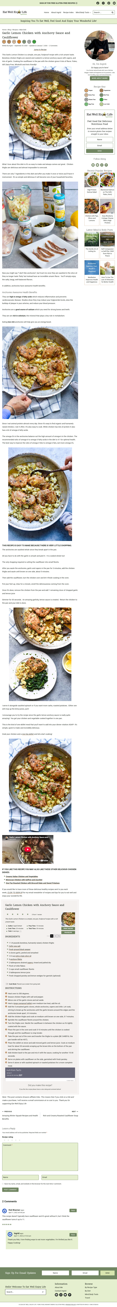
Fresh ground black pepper (19, 949)
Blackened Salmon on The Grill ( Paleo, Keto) (107, 192)
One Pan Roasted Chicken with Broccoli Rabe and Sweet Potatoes (33, 883)
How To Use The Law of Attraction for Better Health (107, 279)
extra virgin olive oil (23, 956)
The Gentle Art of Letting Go (92, 250)
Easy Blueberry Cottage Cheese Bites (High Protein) (107, 219)
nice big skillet (28, 734)
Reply (73, 1210)
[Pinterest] (109, 3)
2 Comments (53, 46)
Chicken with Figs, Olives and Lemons (91, 218)
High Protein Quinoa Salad (92, 191)
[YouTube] (114, 3)
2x (55, 936)
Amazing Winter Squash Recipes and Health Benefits (20, 1115)
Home (46, 12)
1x (52, 936)
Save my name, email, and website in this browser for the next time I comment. (33, 1184)
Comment (8, 1145)
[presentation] (92, 180)
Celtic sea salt (14, 946)
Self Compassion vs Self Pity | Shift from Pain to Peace (107, 252)
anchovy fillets (16, 959)
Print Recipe (68, 928)
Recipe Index (68, 12)
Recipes (15, 30)
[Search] (43, 1292)
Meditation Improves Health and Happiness (92, 279)
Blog (9, 30)
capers (30, 963)
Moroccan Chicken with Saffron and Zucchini (24, 880)
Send (100, 151)
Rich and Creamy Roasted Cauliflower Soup (60, 1114)
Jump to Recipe (40, 49)
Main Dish (22, 30)
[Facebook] (98, 3)
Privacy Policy (71, 1304)
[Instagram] (103, 3)
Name (5, 1177)
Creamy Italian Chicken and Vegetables (22, 876)
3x (59, 936)
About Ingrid (56, 12)
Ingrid (11, 46)
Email (44, 1177)
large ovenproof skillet (23, 1003)
